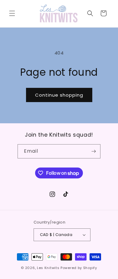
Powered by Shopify (79, 267)
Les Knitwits (48, 267)
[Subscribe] (93, 151)
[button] (12, 13)
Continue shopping (59, 95)
